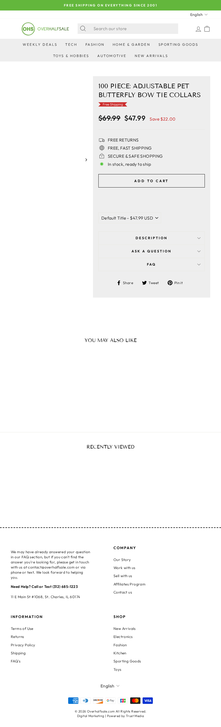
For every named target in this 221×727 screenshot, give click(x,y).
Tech (71, 44)
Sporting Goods (178, 44)
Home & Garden (131, 44)
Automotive (112, 56)
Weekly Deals (40, 44)
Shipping (18, 653)
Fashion (95, 44)
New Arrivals (151, 56)
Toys (117, 669)
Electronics (123, 636)
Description (151, 238)
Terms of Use (22, 628)
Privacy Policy (23, 645)
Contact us (122, 592)
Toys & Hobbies (71, 56)
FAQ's (15, 661)
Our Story (122, 559)
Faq (151, 264)
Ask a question (151, 251)
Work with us (124, 567)
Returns (17, 636)
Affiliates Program (129, 584)
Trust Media (135, 716)
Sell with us (122, 575)
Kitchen (119, 653)
